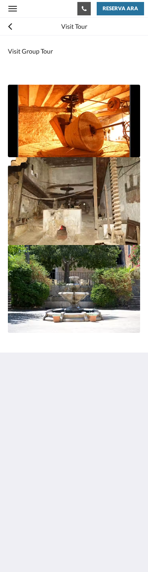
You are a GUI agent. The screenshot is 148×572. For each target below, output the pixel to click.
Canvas (51, 550)
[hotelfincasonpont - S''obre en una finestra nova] (16, 463)
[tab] (74, 487)
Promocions (24, 500)
